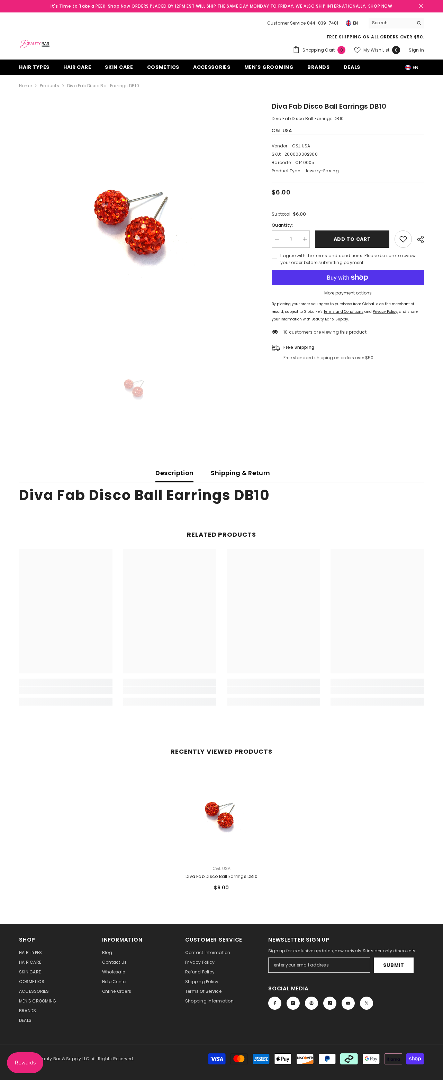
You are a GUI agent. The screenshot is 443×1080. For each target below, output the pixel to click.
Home (25, 86)
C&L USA (282, 130)
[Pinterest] (311, 1003)
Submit (393, 965)
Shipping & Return (240, 473)
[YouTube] (348, 1003)
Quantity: (282, 225)
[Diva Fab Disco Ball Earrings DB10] (221, 813)
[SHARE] (418, 239)
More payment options (348, 293)
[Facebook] (274, 1003)
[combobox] (391, 23)
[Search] (396, 23)
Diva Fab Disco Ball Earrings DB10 (221, 876)
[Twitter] (366, 1003)
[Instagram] (293, 1003)
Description (174, 473)
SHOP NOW (380, 6)
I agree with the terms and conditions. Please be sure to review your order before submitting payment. (348, 259)
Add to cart (352, 239)
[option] (135, 217)
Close (421, 6)
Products (49, 86)
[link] (65, 690)
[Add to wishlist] (403, 239)
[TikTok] (329, 1003)
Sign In (416, 50)
